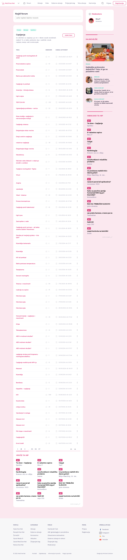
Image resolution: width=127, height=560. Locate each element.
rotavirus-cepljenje (22, 142)
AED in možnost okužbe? (24, 336)
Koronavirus (34, 535)
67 (39, 449)
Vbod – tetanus (21, 195)
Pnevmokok (20, 70)
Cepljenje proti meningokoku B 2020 (26, 57)
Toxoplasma (20, 269)
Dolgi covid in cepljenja (24, 136)
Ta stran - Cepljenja (24, 462)
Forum (28, 3)
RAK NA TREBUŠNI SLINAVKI (66, 484)
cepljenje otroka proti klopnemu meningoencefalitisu (27, 355)
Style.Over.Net (18, 529)
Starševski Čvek (53, 529)
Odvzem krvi (20, 419)
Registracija (119, 3)
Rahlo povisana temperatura (25, 263)
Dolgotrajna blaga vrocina (25, 149)
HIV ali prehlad (21, 257)
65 (32, 449)
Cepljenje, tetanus (22, 124)
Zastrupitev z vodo (22, 221)
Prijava (109, 3)
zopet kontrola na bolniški (69, 496)
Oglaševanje (42, 553)
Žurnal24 (16, 535)
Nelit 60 (40, 496)
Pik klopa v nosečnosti (24, 431)
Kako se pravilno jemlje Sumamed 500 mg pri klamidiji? (46, 485)
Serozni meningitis (22, 276)
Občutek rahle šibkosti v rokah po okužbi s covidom (27, 162)
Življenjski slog (70, 3)
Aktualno (33, 538)
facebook (105, 529)
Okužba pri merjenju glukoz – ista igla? (27, 236)
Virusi (18, 175)
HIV (17, 395)
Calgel (61, 462)
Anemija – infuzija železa (24, 90)
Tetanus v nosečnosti (23, 284)
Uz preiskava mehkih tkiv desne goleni (69, 473)
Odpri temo (68, 35)
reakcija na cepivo (22, 290)
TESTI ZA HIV (20, 102)
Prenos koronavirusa (23, 201)
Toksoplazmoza (21, 330)
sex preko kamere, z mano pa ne (26, 497)
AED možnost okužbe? (23, 342)
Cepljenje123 (20, 437)
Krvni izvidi (20, 443)
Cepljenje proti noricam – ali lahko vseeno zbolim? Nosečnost (27, 228)
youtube (105, 539)
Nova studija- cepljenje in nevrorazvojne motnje (24, 117)
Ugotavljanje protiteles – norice (27, 108)
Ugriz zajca (20, 96)
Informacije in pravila (54, 553)
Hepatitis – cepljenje (23, 389)
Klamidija (19, 251)
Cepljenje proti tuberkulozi (25, 207)
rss (103, 536)
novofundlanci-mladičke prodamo (47, 473)
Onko (47, 3)
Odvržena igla (21, 296)
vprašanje (19, 189)
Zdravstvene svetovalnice (56, 535)
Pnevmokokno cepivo (23, 64)
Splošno (33, 30)
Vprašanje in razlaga (23, 413)
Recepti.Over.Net (18, 532)
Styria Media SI (18, 538)
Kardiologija (21, 472)
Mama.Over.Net (18, 545)
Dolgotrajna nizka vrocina (25, 130)
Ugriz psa (19, 215)
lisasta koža (20, 401)
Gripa (18, 324)
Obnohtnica (20, 155)
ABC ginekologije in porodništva (58, 532)
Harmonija (92, 3)
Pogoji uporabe (67, 553)
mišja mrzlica (20, 407)
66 (36, 449)
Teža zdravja (82, 3)
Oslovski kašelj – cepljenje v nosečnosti (25, 317)
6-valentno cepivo (44, 462)
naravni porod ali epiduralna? (23, 484)
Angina (18, 183)
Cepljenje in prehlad (23, 84)
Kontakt (34, 553)
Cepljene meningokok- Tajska (26, 169)
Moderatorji (51, 545)
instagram (105, 533)
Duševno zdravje (57, 3)
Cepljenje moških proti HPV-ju (26, 362)
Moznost (19, 368)
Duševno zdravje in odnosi (56, 538)
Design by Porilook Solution (105, 553)
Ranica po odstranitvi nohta (25, 76)
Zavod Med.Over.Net (20, 541)
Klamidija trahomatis (23, 243)
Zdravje (40, 3)
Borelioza (19, 382)
